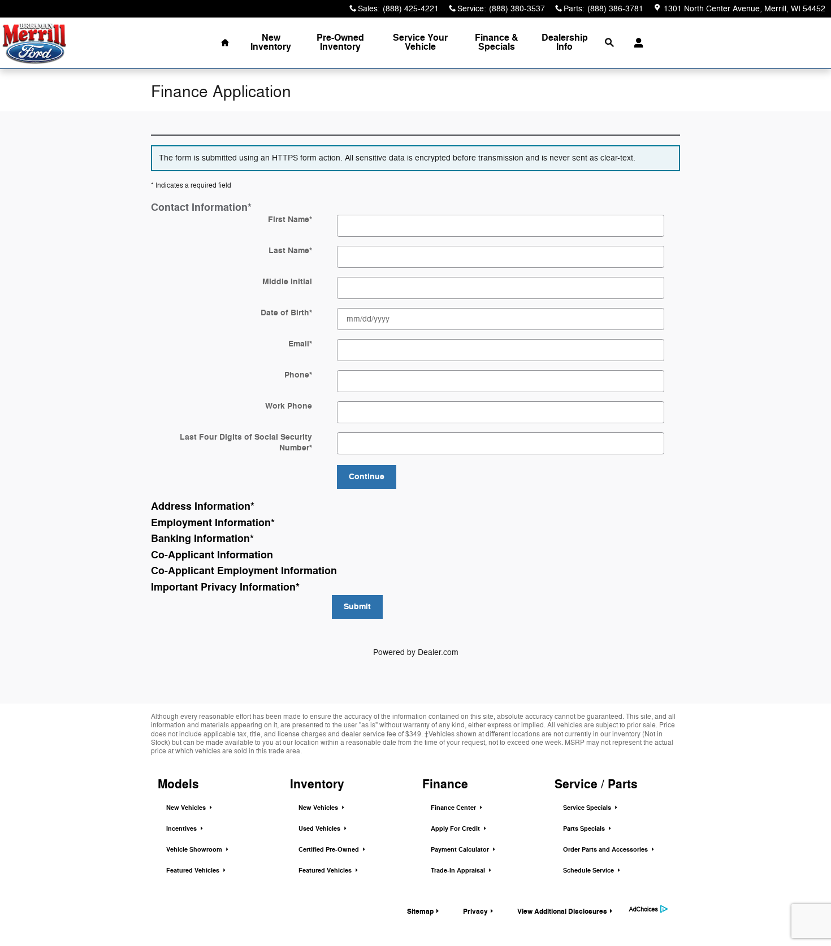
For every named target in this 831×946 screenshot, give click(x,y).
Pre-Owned (340, 42)
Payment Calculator (461, 849)
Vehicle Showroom (195, 849)
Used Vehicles (320, 828)
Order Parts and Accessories (606, 849)
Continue (366, 476)
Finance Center (454, 808)
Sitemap (420, 911)
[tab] (415, 207)
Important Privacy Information (225, 588)
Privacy (475, 911)
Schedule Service (589, 870)
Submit (357, 606)
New (270, 42)
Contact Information (201, 208)
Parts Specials (585, 828)
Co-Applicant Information (212, 555)
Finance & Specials (496, 42)
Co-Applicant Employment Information (244, 571)
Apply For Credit (456, 828)
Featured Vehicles (193, 870)
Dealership (565, 42)
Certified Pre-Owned (329, 849)
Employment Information (213, 523)
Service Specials (588, 808)
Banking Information (202, 539)
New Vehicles (186, 808)
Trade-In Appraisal (459, 870)
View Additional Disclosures (562, 911)
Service (420, 42)
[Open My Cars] (636, 43)
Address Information (202, 507)
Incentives (182, 828)
